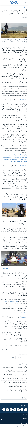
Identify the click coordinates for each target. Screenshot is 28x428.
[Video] (10, 426)
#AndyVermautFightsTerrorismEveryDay (17, 154)
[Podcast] (7, 409)
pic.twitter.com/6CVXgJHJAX (19, 161)
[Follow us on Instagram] (14, 409)
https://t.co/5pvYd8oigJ (20, 159)
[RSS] (11, 409)
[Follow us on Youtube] (18, 409)
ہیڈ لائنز (4, 426)
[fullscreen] (19, 264)
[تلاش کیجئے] (23, 426)
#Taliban (6, 301)
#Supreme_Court (13, 301)
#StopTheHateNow (9, 159)
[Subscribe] (3, 409)
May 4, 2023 (23, 317)
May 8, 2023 (23, 99)
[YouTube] (17, 426)
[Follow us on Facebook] (25, 409)
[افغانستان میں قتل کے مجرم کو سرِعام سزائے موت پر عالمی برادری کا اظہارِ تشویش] (14, 210)
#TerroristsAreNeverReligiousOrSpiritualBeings (15, 157)
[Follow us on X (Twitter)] (21, 409)
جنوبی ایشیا (25, 7)
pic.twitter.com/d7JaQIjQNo (19, 312)
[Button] (2, 21)
